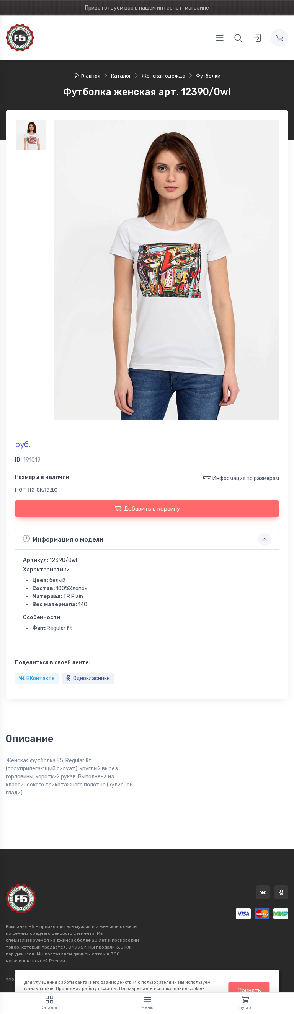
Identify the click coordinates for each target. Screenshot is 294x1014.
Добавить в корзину (152, 508)
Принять (249, 990)
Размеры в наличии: (43, 477)
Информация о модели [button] (68, 539)
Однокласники (91, 678)
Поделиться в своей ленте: (52, 662)
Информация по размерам (245, 478)
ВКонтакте (40, 678)
